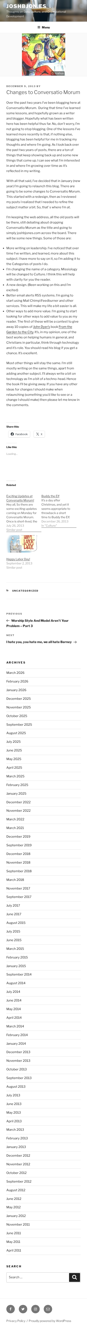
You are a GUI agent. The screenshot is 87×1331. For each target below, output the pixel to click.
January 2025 (16, 793)
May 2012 (13, 1207)
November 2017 (18, 888)
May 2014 (13, 1009)
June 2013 (14, 1104)
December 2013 (18, 1052)
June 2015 (14, 940)
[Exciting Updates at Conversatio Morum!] (23, 511)
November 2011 (18, 1224)
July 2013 (13, 1095)
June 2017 (13, 914)
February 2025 (17, 785)
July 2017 (13, 905)
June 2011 (13, 1233)
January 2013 (16, 1147)
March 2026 (15, 673)
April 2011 (13, 1250)
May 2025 (13, 759)
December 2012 (18, 1155)
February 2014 (17, 1035)
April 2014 (14, 1018)
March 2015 (15, 949)
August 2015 (16, 923)
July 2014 (13, 992)
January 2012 (16, 1216)
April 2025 (14, 768)
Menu (46, 27)
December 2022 (18, 802)
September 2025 (19, 725)
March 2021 (15, 828)
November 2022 (18, 811)
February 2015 (17, 957)
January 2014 (16, 1044)
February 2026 (17, 681)
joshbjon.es (26, 6)
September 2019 (19, 845)
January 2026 (16, 690)
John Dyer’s (41, 327)
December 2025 (18, 699)
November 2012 (18, 1164)
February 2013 (17, 1138)
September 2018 (19, 871)
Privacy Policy (15, 1321)
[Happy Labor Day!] (21, 544)
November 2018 (18, 862)
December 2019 (18, 836)
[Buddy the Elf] (58, 509)
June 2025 (14, 750)
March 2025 (15, 776)
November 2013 (18, 1061)
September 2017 (18, 897)
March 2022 (15, 819)
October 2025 (16, 716)
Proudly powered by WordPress (50, 1321)
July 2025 (13, 742)
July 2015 (13, 931)
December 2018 (18, 854)
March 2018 (15, 880)
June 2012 (13, 1199)
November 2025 (18, 707)
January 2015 (16, 966)
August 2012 (15, 1190)
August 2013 (16, 1087)
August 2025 (16, 733)
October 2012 (16, 1173)
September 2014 (19, 974)
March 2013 (15, 1130)
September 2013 (19, 1078)
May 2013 (13, 1112)
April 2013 (14, 1121)
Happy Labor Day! (18, 559)
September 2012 (18, 1181)
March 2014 (15, 1026)
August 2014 (16, 983)
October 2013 (16, 1069)
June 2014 (14, 1000)
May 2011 (13, 1242)
